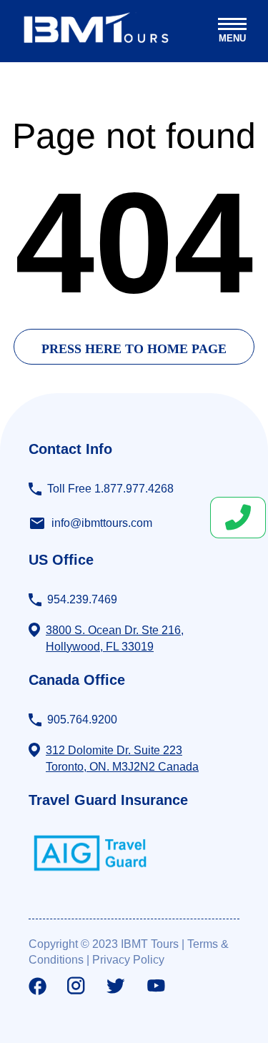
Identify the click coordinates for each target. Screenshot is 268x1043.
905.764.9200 (82, 719)
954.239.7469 (82, 599)
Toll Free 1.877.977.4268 (110, 489)
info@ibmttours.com (101, 523)
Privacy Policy (128, 960)
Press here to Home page (134, 349)
